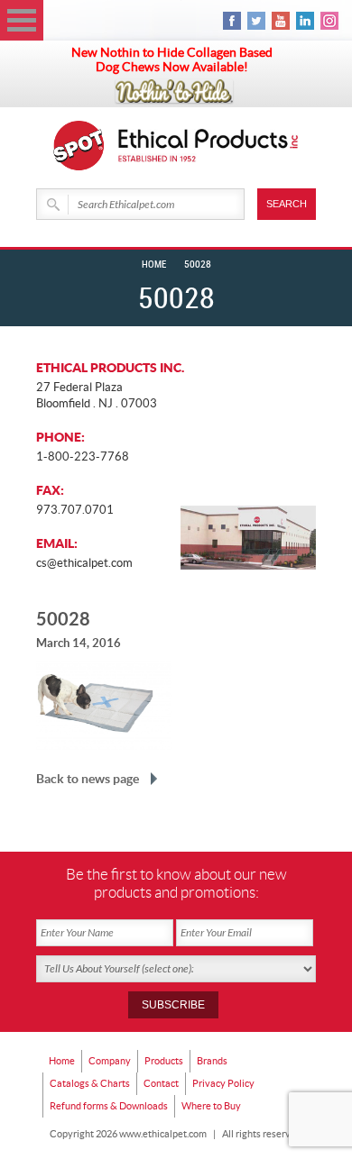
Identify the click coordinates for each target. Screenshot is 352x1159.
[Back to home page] (208, 145)
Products (163, 1060)
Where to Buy (211, 1105)
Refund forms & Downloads (109, 1105)
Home (154, 265)
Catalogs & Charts (90, 1083)
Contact (161, 1083)
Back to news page (87, 778)
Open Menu (21, 20)
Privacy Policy (223, 1083)
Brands (212, 1060)
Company (109, 1060)
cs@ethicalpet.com (84, 563)
